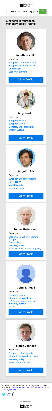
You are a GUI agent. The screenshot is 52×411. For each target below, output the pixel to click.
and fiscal (21, 127)
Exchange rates (16, 188)
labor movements (22, 62)
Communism (15, 69)
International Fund (22, 298)
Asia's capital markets (19, 362)
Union (17, 124)
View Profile (25, 79)
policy (16, 185)
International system (24, 356)
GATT (11, 307)
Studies (17, 121)
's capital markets (21, 353)
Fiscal (15, 182)
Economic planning (18, 72)
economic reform (22, 179)
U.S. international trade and (22, 302)
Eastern (16, 130)
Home (37, 388)
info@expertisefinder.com (22, 388)
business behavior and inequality (25, 248)
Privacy (45, 388)
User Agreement (9, 390)
